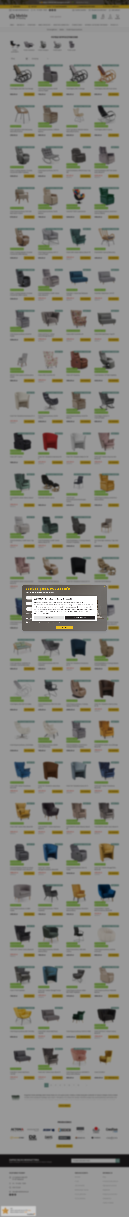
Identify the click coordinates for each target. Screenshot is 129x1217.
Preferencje (49, 617)
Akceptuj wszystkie (80, 617)
